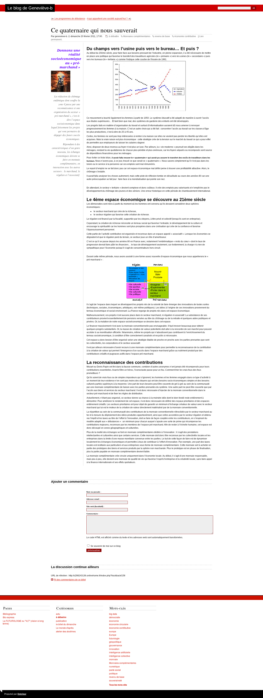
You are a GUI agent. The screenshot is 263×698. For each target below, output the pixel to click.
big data (113, 613)
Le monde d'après (65, 627)
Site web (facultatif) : (95, 506)
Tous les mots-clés (118, 684)
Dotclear (22, 694)
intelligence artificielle (119, 652)
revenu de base (162, 36)
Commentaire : (92, 514)
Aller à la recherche (45, 1)
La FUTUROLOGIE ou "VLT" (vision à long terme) (23, 622)
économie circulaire (118, 624)
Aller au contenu (10, 1)
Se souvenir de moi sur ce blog (106, 546)
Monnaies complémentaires (136, 36)
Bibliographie (9, 613)
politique (113, 673)
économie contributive (185, 36)
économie (114, 620)
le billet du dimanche (66, 624)
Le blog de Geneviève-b (30, 8)
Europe (112, 634)
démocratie (114, 617)
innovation (114, 648)
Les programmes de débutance (70, 18)
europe (112, 631)
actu (58, 613)
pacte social (115, 669)
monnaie (113, 659)
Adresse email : (93, 499)
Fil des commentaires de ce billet (70, 579)
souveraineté (115, 680)
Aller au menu (27, 1)
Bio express (8, 617)
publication (61, 620)
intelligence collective (119, 655)
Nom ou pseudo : (93, 492)
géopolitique (115, 641)
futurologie (114, 638)
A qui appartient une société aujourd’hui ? (107, 18)
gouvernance (115, 645)
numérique (114, 666)
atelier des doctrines (66, 631)
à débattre (114, 36)
